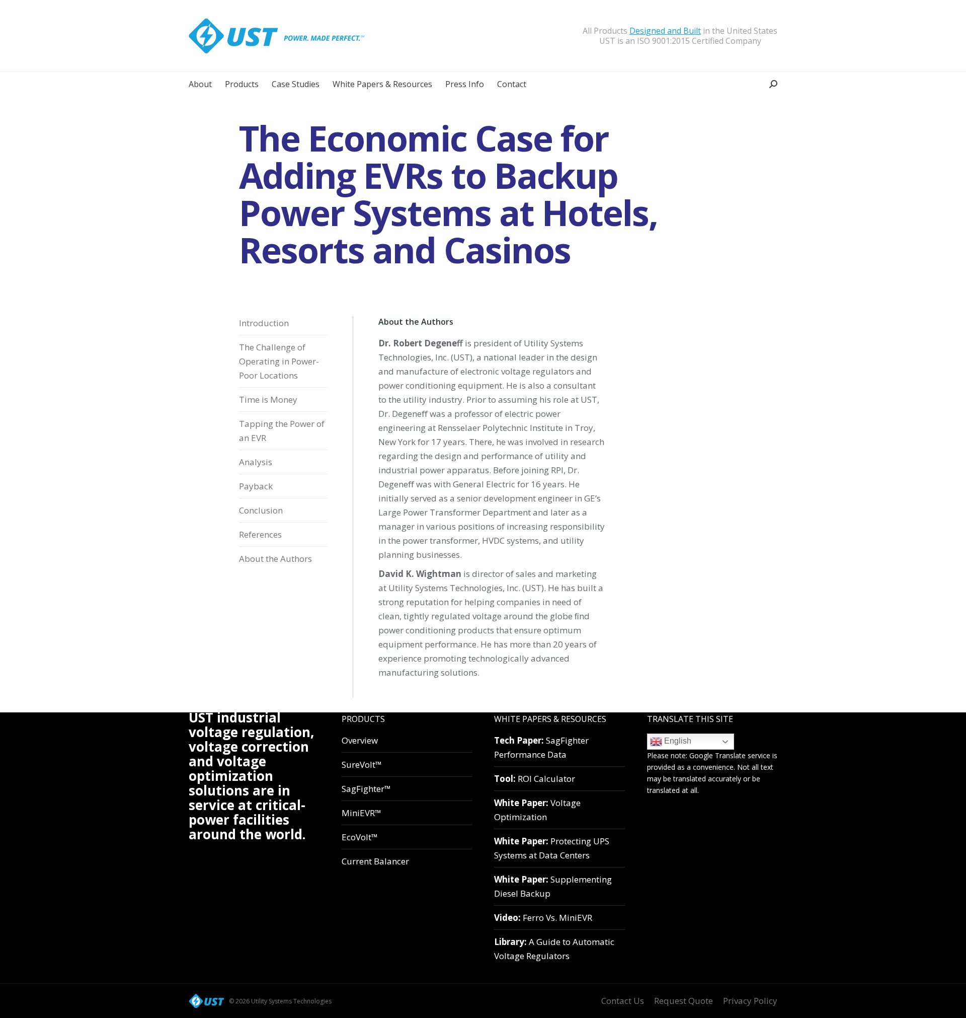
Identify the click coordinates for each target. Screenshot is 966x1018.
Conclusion (261, 510)
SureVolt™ (362, 764)
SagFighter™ (366, 788)
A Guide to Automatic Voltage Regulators (554, 949)
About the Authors (275, 558)
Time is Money (268, 399)
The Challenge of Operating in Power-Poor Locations (279, 361)
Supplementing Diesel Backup (553, 886)
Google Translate (717, 755)
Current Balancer (375, 861)
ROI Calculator (534, 778)
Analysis (255, 462)
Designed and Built (665, 30)
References (260, 534)
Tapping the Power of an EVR (282, 431)
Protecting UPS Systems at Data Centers (551, 848)
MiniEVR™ (361, 813)
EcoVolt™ (360, 837)
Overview (360, 740)
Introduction (264, 323)
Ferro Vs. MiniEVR (543, 917)
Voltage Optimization (537, 810)
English (676, 741)
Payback (256, 486)
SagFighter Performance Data (541, 747)
